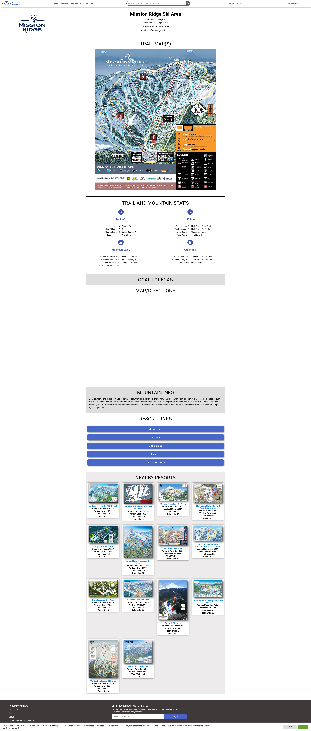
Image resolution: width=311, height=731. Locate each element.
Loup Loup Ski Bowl (103, 546)
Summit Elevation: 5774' (103, 509)
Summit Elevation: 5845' (138, 602)
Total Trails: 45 (138, 674)
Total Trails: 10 (138, 516)
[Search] (188, 3)
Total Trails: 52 (208, 554)
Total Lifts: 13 (138, 610)
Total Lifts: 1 (173, 633)
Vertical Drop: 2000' (138, 672)
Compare (64, 3)
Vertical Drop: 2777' (138, 568)
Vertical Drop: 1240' (103, 551)
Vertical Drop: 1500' (173, 554)
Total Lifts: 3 (207, 518)
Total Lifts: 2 (138, 519)
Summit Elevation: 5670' (103, 603)
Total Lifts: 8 (103, 691)
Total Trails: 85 (173, 512)
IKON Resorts (89, 3)
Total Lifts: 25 (208, 613)
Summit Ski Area (173, 623)
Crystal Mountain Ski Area (173, 504)
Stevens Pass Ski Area (138, 600)
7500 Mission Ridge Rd (155, 19)
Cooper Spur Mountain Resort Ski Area (138, 508)
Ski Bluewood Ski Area (103, 600)
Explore (55, 3)
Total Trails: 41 (103, 689)
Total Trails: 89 (208, 610)
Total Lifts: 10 (173, 514)
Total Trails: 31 (173, 556)
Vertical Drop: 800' (207, 513)
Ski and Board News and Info (21, 720)
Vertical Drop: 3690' (103, 686)
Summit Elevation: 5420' (208, 605)
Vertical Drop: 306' (173, 628)
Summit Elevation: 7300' (138, 566)
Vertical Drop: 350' (138, 514)
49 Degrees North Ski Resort (103, 506)
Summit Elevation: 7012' (173, 506)
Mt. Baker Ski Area (173, 548)
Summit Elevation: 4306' (173, 626)
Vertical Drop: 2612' (173, 509)
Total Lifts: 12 (138, 573)
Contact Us (13, 709)
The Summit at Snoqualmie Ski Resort (208, 601)
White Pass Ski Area (138, 666)
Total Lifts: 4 (103, 610)
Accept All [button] (303, 727)
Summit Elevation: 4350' (138, 511)
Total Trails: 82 (103, 514)
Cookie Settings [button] (289, 727)
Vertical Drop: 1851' (103, 511)
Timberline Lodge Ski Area (103, 681)
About (11, 717)
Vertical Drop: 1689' (208, 551)
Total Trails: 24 (103, 608)
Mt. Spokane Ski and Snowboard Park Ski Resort (208, 545)
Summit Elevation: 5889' (208, 549)
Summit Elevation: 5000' (173, 551)
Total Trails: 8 (173, 631)
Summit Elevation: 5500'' (208, 511)
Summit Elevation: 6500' (138, 669)
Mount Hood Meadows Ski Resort (138, 562)
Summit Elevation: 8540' (103, 684)
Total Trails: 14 (103, 554)
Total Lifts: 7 (103, 516)
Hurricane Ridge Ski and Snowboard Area (208, 507)
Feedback (13, 713)
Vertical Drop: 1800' (138, 605)
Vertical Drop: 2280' (208, 608)
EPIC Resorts (76, 3)
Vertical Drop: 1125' (103, 605)
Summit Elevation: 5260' (103, 549)
